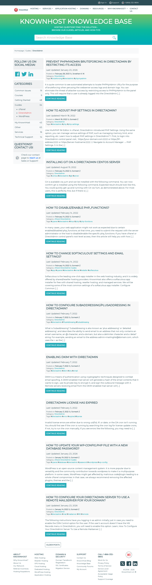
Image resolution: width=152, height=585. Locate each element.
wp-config (103, 462)
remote (85, 514)
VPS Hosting (39, 564)
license (79, 416)
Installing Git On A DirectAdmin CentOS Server (83, 162)
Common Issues (23, 90)
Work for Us (103, 560)
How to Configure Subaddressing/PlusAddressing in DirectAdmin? (88, 307)
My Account (81, 569)
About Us (17, 563)
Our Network (18, 566)
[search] (114, 37)
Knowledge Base (83, 564)
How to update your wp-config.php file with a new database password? (87, 447)
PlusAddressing (69, 322)
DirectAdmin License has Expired (72, 402)
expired (72, 416)
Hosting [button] (34, 9)
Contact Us (134, 10)
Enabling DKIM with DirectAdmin (72, 357)
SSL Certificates (62, 565)
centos (54, 176)
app (53, 270)
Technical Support (24, 137)
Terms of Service (104, 566)
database (62, 462)
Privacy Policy (103, 563)
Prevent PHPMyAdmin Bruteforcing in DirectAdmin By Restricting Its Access (88, 63)
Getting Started (22, 100)
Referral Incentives (20, 569)
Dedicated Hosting (42, 569)
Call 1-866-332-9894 (105, 555)
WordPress (24, 116)
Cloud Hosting (40, 566)
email (77, 270)
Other (18, 127)
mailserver (72, 514)
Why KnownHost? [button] (117, 9)
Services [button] (47, 9)
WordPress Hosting (42, 572)
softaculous (93, 270)
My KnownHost (22, 122)
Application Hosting (42, 575)
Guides (28, 51)
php (65, 124)
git (71, 176)
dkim (65, 371)
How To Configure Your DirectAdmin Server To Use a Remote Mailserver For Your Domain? (87, 499)
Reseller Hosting (41, 561)
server (76, 176)
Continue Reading (55, 99)
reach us (33, 158)
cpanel (54, 221)
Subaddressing (83, 322)
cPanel (22, 109)
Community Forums (85, 566)
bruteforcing (57, 78)
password (83, 462)
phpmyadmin (80, 78)
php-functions (86, 221)
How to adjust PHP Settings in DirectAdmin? (81, 110)
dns (70, 371)
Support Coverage (105, 579)
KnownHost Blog (84, 561)
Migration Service (63, 568)
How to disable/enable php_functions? (77, 207)
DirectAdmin (25, 113)
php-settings (73, 124)
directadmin (68, 78)
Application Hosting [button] (65, 9)
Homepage (19, 51)
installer (84, 270)
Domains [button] (84, 9)
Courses (19, 95)
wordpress (93, 462)
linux (72, 221)
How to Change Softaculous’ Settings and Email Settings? (85, 255)
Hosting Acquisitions (21, 572)
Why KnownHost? (20, 560)
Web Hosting (39, 558)
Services (19, 132)
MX (79, 514)
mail (65, 514)
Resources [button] (98, 9)
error (65, 416)
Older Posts (53, 545)
